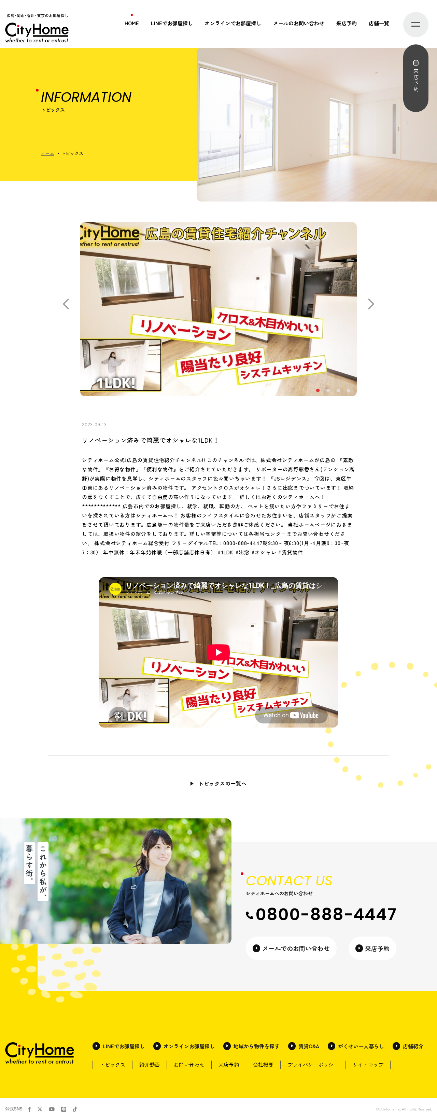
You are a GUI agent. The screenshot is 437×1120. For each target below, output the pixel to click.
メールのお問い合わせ (298, 23)
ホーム (47, 153)
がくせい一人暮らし (361, 1046)
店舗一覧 (379, 23)
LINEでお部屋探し (172, 23)
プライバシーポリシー (313, 1064)
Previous (66, 304)
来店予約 (346, 23)
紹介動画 (149, 1064)
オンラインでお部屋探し (233, 23)
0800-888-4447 (325, 914)
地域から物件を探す (257, 1046)
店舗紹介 (413, 1046)
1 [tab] (317, 390)
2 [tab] (327, 390)
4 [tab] (348, 390)
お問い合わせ (189, 1064)
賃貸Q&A (308, 1046)
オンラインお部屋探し (189, 1046)
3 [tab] (338, 390)
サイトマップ (368, 1064)
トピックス (112, 1064)
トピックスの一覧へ (222, 783)
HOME (132, 23)
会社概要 (263, 1064)
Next (371, 304)
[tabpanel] (218, 309)
